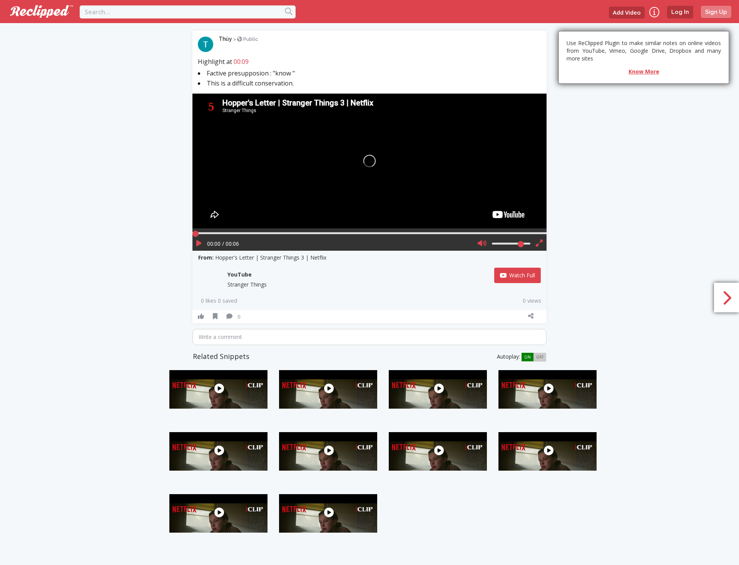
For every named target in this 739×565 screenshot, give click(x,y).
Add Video (627, 12)
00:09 (241, 61)
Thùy (225, 39)
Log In (680, 11)
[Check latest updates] (654, 12)
